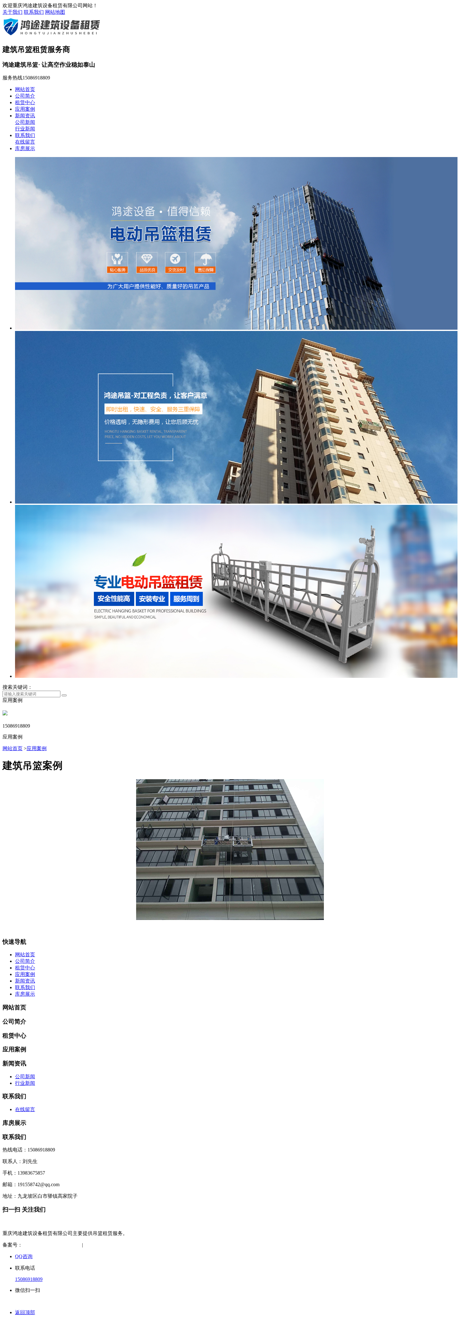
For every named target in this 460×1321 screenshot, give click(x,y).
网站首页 (25, 89)
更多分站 (152, 1244)
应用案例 (25, 109)
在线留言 (25, 142)
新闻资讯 (25, 115)
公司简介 (25, 96)
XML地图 (126, 1244)
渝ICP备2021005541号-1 (48, 1244)
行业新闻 (25, 128)
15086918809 (29, 1279)
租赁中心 (25, 102)
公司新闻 (25, 122)
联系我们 (34, 12)
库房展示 (25, 148)
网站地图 (55, 12)
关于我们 (13, 12)
